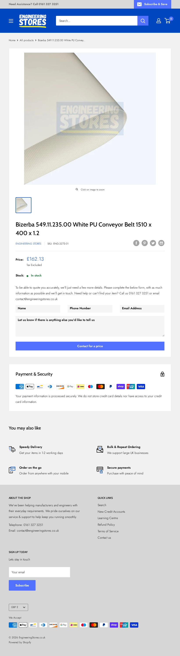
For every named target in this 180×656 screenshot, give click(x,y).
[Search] (142, 21)
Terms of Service (108, 531)
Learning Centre (108, 518)
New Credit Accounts (111, 511)
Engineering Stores (28, 244)
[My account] (159, 20)
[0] (167, 20)
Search (102, 505)
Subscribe (22, 585)
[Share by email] (161, 243)
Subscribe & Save (155, 4)
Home (12, 40)
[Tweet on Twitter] (153, 243)
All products (27, 40)
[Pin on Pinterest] (145, 243)
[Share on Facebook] (136, 243)
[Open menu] (11, 21)
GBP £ (14, 607)
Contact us (104, 537)
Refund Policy (106, 524)
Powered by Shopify (20, 642)
